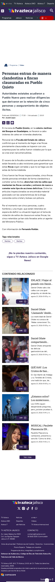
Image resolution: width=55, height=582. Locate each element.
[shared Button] (8, 122)
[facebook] (32, 509)
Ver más (28, 457)
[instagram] (23, 509)
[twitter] (19, 509)
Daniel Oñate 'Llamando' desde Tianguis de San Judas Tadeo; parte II (41, 311)
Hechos (7, 241)
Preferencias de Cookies (25, 544)
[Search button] (51, 10)
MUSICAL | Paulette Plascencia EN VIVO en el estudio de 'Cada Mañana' (42, 427)
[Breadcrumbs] (7, 65)
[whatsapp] (36, 509)
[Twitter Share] (3, 122)
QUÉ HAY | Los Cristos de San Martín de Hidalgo (41, 369)
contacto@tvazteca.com (37, 534)
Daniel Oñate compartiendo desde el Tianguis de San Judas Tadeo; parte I (41, 340)
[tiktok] (28, 509)
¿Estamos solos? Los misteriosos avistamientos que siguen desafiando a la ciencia (41, 398)
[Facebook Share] (12, 122)
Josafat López (10, 118)
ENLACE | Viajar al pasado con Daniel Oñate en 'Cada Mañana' (41, 282)
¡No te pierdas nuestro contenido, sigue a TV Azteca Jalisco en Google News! (27, 257)
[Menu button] (2, 10)
